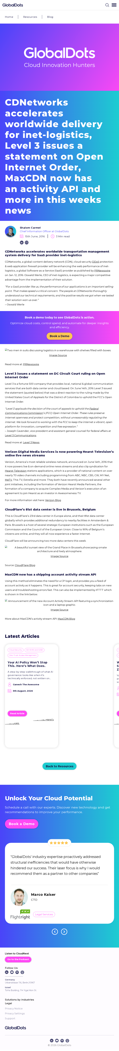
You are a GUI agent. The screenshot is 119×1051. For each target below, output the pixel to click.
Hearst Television (16, 470)
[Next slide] (64, 932)
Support (10, 1018)
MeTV (8, 479)
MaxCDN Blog (66, 618)
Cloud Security (15, 650)
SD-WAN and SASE (34, 650)
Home (9, 16)
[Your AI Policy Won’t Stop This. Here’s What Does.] (31, 734)
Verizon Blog (53, 500)
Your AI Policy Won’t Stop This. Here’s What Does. (27, 664)
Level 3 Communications (20, 435)
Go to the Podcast (18, 959)
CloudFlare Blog (25, 565)
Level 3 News (31, 442)
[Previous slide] (55, 932)
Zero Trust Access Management (23, 655)
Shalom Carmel (30, 227)
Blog (50, 16)
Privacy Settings (15, 1013)
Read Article (17, 713)
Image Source (58, 355)
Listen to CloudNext (17, 953)
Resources (30, 16)
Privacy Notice (14, 1008)
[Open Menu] (114, 4)
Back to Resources (59, 766)
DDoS (95, 261)
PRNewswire (102, 270)
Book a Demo (59, 336)
